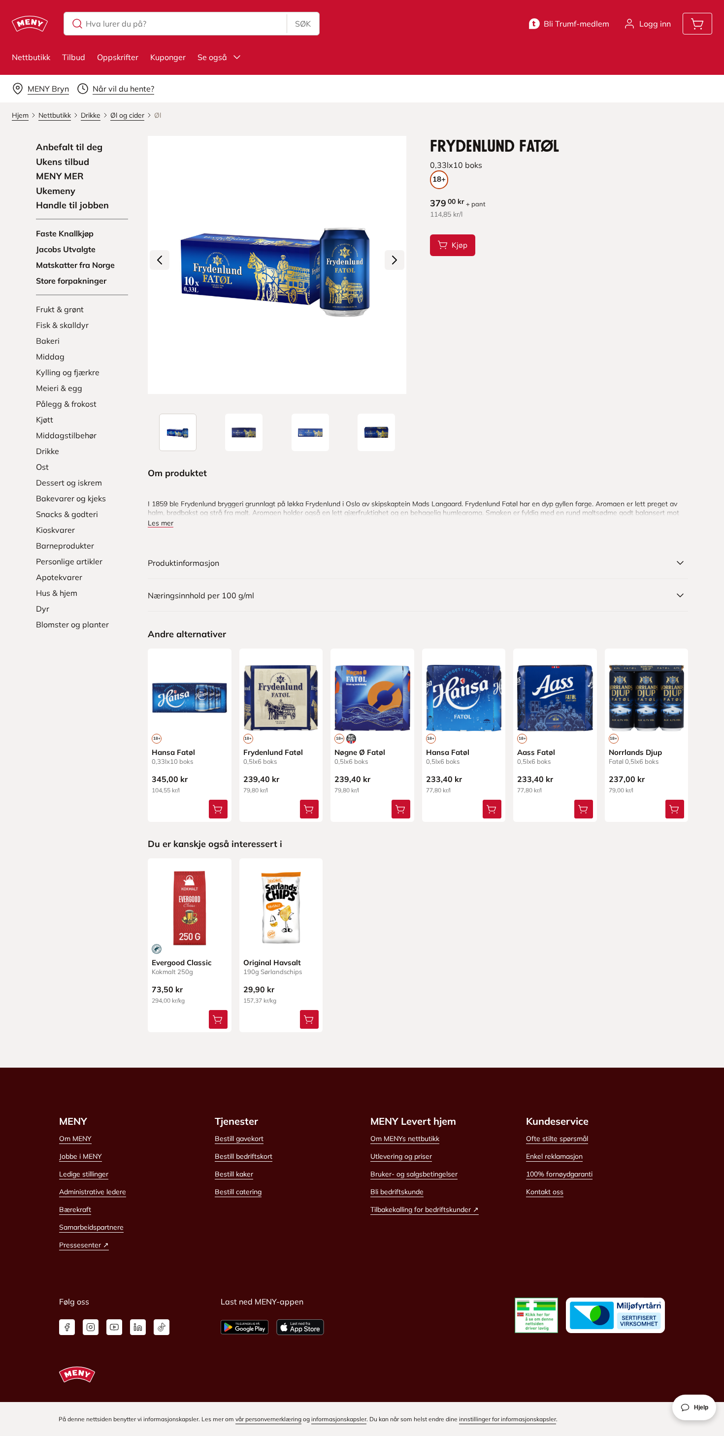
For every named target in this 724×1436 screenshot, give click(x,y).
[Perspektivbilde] (376, 432)
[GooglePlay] (244, 1327)
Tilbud (73, 57)
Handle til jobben (72, 205)
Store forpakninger (71, 281)
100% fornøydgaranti (559, 1174)
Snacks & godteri (67, 514)
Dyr (42, 609)
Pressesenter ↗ (84, 1244)
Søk (303, 24)
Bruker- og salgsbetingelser (414, 1174)
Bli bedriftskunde (397, 1191)
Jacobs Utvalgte (66, 249)
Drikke (47, 451)
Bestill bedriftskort (243, 1156)
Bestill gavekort (239, 1138)
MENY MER (60, 176)
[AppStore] (300, 1327)
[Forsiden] (244, 432)
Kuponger (168, 57)
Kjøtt (44, 419)
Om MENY (75, 1138)
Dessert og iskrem (69, 483)
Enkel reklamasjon (554, 1156)
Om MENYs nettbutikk (404, 1138)
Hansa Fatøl (173, 752)
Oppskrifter (117, 57)
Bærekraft (75, 1209)
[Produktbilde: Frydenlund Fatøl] (178, 432)
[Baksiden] (310, 432)
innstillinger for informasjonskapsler (507, 1419)
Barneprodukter (65, 546)
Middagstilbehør (66, 435)
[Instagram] (91, 1327)
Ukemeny (55, 191)
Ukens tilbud (62, 162)
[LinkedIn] (138, 1327)
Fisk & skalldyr (62, 325)
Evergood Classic (182, 962)
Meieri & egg (59, 388)
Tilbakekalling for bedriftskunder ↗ (424, 1209)
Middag (50, 356)
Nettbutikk (31, 57)
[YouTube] (114, 1327)
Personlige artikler (69, 561)
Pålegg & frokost (66, 404)
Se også (212, 57)
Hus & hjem (56, 593)
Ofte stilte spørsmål (557, 1138)
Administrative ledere (92, 1191)
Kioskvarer (55, 530)
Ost (42, 467)
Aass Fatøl (536, 752)
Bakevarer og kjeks (71, 498)
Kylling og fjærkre (67, 372)
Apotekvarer (59, 577)
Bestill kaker (234, 1174)
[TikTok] (161, 1327)
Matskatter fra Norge (75, 265)
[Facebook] (67, 1327)
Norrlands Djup (635, 752)
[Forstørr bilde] (277, 265)
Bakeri (48, 341)
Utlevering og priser (401, 1156)
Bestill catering (238, 1191)
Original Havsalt (272, 962)
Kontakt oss (544, 1191)
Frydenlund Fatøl (273, 752)
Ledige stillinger (83, 1174)
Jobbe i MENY (80, 1156)
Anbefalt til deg (69, 147)
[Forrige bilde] (159, 260)
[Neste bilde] (394, 260)
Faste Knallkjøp (65, 233)
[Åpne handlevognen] (697, 23)
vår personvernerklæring (268, 1419)
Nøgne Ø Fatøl (359, 752)
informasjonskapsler (338, 1419)
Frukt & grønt (60, 309)
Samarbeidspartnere (91, 1227)
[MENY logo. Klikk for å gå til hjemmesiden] (30, 24)
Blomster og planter (72, 624)
